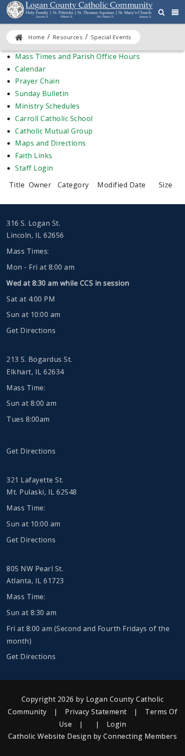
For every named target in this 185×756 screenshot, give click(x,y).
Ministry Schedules (47, 106)
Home (36, 37)
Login (116, 724)
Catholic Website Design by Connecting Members (92, 736)
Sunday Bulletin (42, 93)
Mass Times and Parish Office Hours (77, 56)
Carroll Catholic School (54, 118)
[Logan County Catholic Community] (79, 9)
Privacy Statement (96, 711)
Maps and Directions (50, 143)
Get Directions (31, 330)
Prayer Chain (37, 81)
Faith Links (33, 155)
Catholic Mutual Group (54, 131)
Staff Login (34, 168)
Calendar (30, 69)
